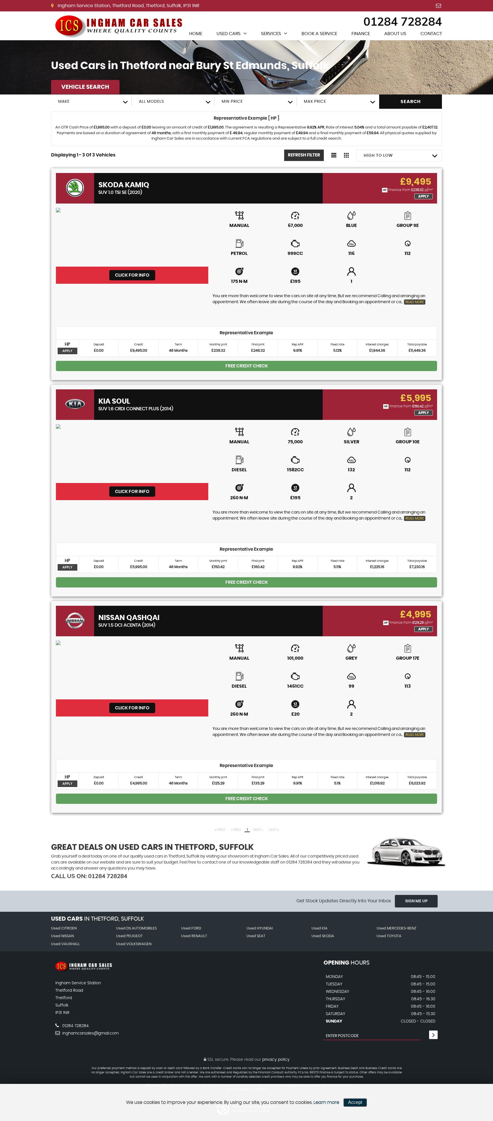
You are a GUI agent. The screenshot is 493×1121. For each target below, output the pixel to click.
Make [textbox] (64, 102)
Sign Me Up (416, 901)
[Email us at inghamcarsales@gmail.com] (438, 5)
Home (195, 33)
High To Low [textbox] (378, 156)
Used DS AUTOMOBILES (136, 928)
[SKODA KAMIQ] (132, 237)
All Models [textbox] (151, 102)
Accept (355, 1102)
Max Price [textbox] (315, 102)
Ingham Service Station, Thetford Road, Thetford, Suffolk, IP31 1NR (127, 5)
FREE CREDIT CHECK (246, 366)
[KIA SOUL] (132, 453)
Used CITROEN (64, 928)
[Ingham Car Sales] (121, 25)
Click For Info (132, 275)
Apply (423, 196)
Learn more (326, 1102)
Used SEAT (255, 936)
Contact (431, 33)
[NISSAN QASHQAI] (132, 670)
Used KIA (320, 928)
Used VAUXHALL (65, 944)
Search (411, 101)
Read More (414, 302)
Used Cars (229, 33)
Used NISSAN (62, 936)
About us (395, 33)
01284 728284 (402, 21)
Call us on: (89, 876)
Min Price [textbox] (232, 102)
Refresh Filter (304, 155)
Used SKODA (323, 936)
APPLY (67, 351)
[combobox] (91, 101)
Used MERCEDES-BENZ (396, 928)
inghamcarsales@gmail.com (90, 1033)
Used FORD (191, 928)
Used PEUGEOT (129, 936)
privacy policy (276, 1060)
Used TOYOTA (389, 936)
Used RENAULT (194, 936)
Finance (360, 33)
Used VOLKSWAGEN (133, 944)
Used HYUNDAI (259, 928)
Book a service (319, 33)
